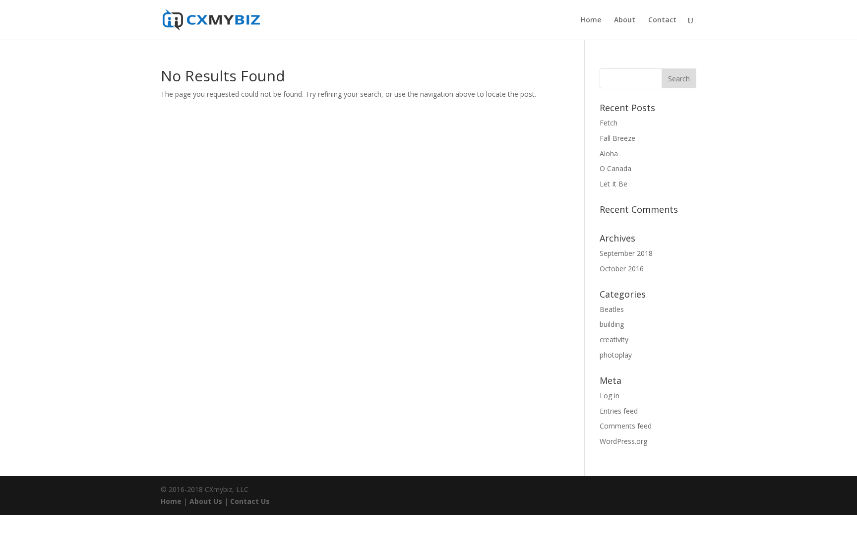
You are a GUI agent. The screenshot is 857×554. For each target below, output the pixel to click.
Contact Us (250, 501)
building (612, 324)
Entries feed (619, 411)
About (624, 20)
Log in (609, 395)
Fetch (608, 122)
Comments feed (626, 426)
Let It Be (613, 183)
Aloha (609, 153)
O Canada (615, 168)
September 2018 (626, 253)
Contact (662, 20)
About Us (205, 501)
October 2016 (622, 268)
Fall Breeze (617, 138)
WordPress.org (623, 441)
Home (591, 20)
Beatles (612, 309)
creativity (614, 339)
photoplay (616, 355)
